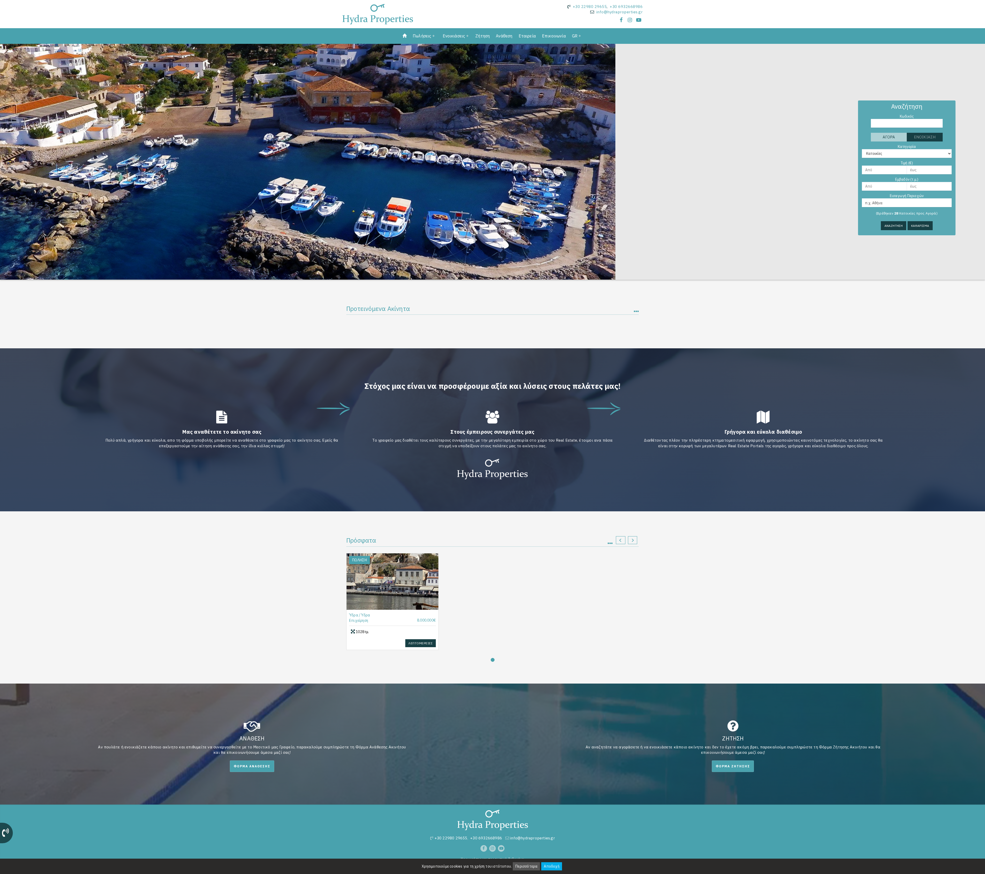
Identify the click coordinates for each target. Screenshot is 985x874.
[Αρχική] (404, 36)
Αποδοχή (551, 866)
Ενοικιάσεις (454, 35)
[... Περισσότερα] (612, 541)
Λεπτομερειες (420, 643)
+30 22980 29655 (590, 6)
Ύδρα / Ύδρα (359, 615)
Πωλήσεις (422, 35)
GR (574, 35)
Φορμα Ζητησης (733, 766)
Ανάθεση (504, 35)
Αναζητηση (893, 226)
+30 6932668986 (626, 6)
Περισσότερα (526, 866)
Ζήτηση (482, 35)
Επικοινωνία (554, 35)
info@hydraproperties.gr (619, 11)
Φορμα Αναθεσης (252, 766)
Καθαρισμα (920, 226)
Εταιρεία (527, 35)
